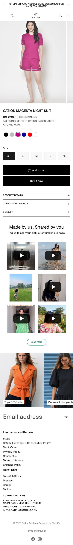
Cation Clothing (30, 523)
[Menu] (4, 15)
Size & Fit (8, 212)
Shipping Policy (12, 465)
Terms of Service (13, 460)
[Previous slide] (4, 5)
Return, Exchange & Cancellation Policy (27, 443)
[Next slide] (69, 5)
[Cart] (68, 16)
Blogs (6, 438)
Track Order (10, 447)
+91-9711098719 (12, 506)
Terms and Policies (36, 530)
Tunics (7, 489)
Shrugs (7, 485)
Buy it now (36, 181)
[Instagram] (40, 539)
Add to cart (38, 170)
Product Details (13, 195)
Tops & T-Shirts (12, 476)
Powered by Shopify (49, 523)
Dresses (8, 480)
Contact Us (9, 456)
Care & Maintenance (15, 203)
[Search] (12, 16)
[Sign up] (66, 417)
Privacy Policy (11, 451)
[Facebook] (33, 539)
